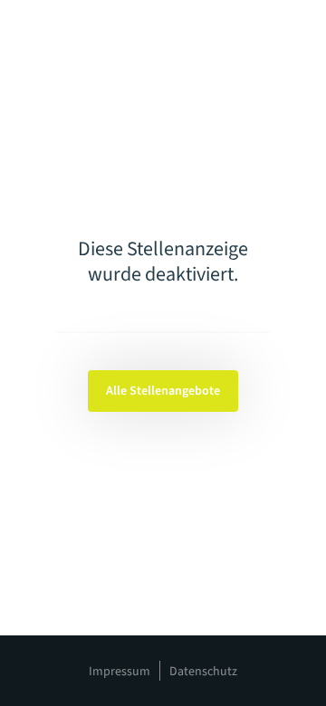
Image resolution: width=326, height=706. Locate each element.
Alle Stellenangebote (163, 391)
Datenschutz (203, 672)
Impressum (119, 672)
